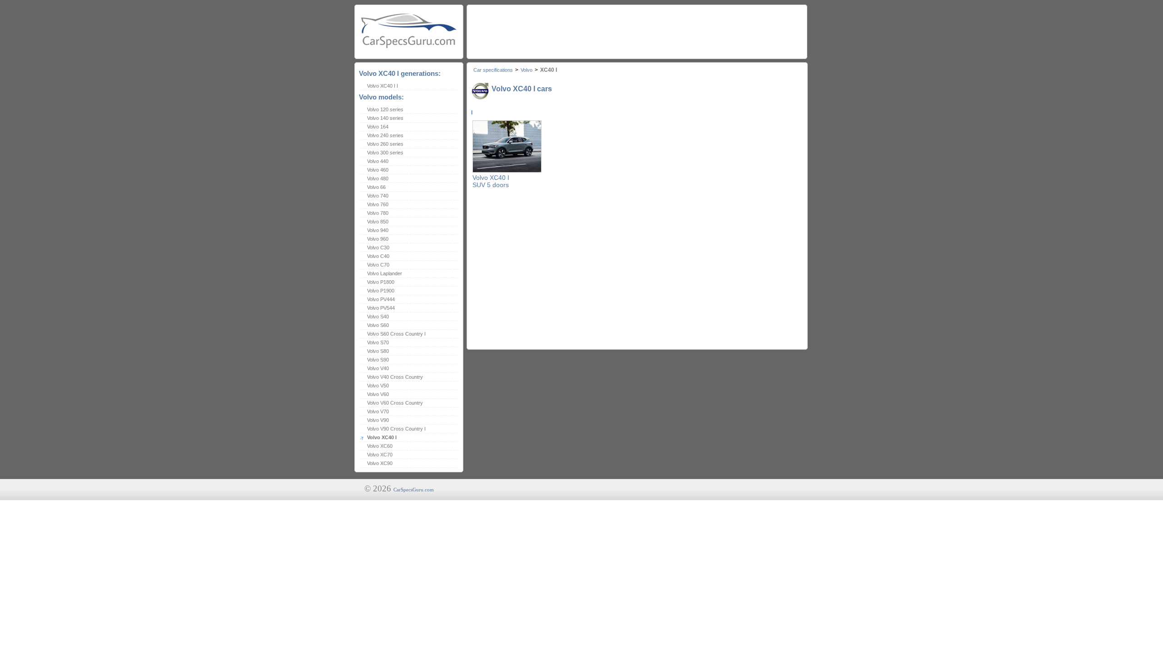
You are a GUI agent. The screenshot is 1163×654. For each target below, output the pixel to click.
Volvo (526, 70)
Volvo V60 (378, 394)
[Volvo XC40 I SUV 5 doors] (507, 170)
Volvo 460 (377, 170)
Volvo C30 (378, 247)
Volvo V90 (378, 420)
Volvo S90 (378, 359)
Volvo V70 (378, 411)
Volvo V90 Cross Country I (396, 428)
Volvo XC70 (380, 454)
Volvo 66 (376, 187)
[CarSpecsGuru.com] (409, 29)
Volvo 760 (377, 204)
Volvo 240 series (385, 135)
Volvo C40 (378, 256)
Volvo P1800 (380, 282)
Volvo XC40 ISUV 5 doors (490, 181)
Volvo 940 (377, 230)
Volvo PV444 (381, 299)
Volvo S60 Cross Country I (396, 334)
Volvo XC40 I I (382, 86)
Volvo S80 (378, 351)
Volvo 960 (377, 239)
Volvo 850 (377, 221)
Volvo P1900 (380, 290)
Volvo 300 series (385, 152)
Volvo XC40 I (382, 437)
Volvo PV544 (381, 308)
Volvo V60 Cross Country (395, 403)
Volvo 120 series (385, 109)
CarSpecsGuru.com (413, 489)
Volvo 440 (377, 161)
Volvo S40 (378, 316)
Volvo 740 (377, 195)
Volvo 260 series (385, 144)
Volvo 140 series (385, 118)
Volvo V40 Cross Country (395, 377)
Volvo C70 (378, 265)
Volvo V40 (378, 368)
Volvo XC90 (380, 463)
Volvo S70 (378, 342)
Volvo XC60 (380, 446)
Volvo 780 (377, 213)
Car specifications (493, 70)
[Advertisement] (636, 29)
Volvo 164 (377, 126)
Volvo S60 (378, 325)
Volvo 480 (377, 178)
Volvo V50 (378, 385)
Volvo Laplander (384, 273)
